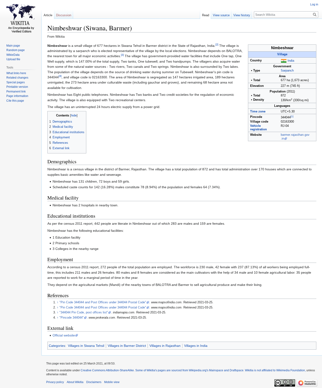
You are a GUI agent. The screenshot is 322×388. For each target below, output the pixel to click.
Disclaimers (93, 382)
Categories (57, 346)
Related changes (17, 77)
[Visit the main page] (21, 19)
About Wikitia (75, 382)
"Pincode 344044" (71, 317)
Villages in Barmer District (127, 346)
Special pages (15, 82)
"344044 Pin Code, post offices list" (83, 312)
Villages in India (195, 346)
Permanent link (16, 91)
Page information (17, 96)
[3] (122, 55)
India (291, 60)
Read (205, 15)
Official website (64, 335)
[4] (60, 76)
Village (282, 54)
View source (221, 15)
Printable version (17, 86)
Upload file (13, 59)
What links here (16, 73)
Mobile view (112, 382)
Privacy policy (55, 382)
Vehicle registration (258, 127)
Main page (13, 45)
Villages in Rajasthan (165, 346)
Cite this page (15, 100)
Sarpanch (287, 70)
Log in (314, 4)
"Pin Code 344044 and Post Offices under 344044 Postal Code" (102, 302)
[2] (216, 44)
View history (241, 15)
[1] (292, 116)
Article (48, 15)
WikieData (13, 54)
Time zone (257, 111)
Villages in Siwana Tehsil (86, 346)
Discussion (63, 15)
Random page (15, 50)
